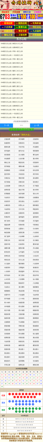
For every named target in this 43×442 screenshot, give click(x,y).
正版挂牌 (7, 139)
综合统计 (36, 182)
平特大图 (36, 291)
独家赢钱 (36, 287)
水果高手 (7, 213)
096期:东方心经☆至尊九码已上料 (12, 94)
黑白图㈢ (7, 353)
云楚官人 (21, 228)
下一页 (6, 125)
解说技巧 (7, 361)
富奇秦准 (7, 228)
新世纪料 (7, 252)
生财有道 (21, 256)
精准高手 (21, 283)
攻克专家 (21, 240)
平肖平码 (21, 147)
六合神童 (36, 283)
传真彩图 (21, 337)
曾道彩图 (36, 341)
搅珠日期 (36, 365)
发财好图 (36, 330)
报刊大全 (21, 151)
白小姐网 (21, 155)
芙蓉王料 (7, 240)
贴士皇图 (36, 334)
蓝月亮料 (7, 174)
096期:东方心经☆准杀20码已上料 (12, 63)
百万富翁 (7, 182)
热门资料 (21, 275)
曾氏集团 (7, 155)
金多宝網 (21, 193)
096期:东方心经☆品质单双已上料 (12, 78)
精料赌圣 (36, 205)
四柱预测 (36, 260)
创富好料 (21, 213)
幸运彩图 (21, 291)
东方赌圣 (36, 240)
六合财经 (36, 232)
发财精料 (36, 213)
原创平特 (36, 275)
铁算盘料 (21, 197)
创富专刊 (7, 295)
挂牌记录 (21, 365)
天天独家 (21, 221)
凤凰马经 (21, 182)
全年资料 (36, 357)
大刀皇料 (7, 263)
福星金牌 (7, 225)
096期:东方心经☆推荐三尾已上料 (12, 86)
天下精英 (36, 186)
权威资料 (7, 143)
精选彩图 (7, 314)
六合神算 (21, 236)
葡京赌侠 (21, 263)
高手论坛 (36, 271)
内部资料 (7, 267)
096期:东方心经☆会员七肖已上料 (12, 98)
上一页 (36, 125)
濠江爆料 (21, 287)
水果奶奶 (7, 205)
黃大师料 (36, 158)
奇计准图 (21, 310)
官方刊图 (7, 310)
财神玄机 (7, 256)
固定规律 (21, 357)
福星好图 (21, 330)
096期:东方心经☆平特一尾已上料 (12, 59)
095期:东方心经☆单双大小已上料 (12, 102)
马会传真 (36, 295)
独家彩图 (7, 318)
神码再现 (7, 283)
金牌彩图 (36, 302)
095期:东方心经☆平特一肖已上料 (12, 110)
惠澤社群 (7, 147)
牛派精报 (21, 322)
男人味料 (7, 302)
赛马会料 (36, 155)
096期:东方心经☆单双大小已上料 (12, 43)
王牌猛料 (21, 267)
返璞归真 (21, 232)
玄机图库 (7, 334)
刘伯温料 (36, 143)
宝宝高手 (7, 201)
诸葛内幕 (7, 248)
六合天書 (36, 252)
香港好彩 (36, 267)
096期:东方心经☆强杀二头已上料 (12, 71)
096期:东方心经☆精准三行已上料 (12, 90)
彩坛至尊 (36, 170)
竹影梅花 (36, 225)
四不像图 (7, 299)
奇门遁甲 (7, 236)
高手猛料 (7, 151)
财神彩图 (7, 345)
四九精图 (21, 334)
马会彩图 (7, 341)
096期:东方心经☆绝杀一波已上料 (12, 75)
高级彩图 (7, 330)
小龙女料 (36, 256)
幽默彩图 (21, 345)
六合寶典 (21, 279)
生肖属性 (36, 361)
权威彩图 (21, 302)
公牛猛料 (21, 252)
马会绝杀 (36, 166)
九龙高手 (36, 201)
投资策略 (21, 361)
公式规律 (7, 186)
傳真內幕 (21, 166)
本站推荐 (7, 158)
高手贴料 (7, 275)
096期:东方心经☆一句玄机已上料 (12, 55)
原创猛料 (21, 271)
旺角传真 (21, 225)
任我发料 (36, 162)
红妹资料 (21, 244)
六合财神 (36, 263)
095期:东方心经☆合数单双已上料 (12, 106)
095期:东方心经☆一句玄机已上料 (12, 113)
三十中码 (21, 299)
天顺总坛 (7, 178)
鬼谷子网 (21, 190)
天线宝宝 (21, 174)
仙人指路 (36, 279)
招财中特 (7, 244)
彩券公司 (21, 186)
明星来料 (36, 209)
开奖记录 (7, 365)
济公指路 (36, 248)
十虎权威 (21, 170)
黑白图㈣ (21, 353)
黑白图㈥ (7, 357)
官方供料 (36, 190)
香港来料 (21, 318)
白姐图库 (7, 322)
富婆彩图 (7, 349)
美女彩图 (36, 337)
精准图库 (36, 326)
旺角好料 (7, 217)
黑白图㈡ (36, 349)
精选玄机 (21, 162)
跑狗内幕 (21, 248)
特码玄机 (7, 260)
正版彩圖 (21, 314)
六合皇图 (21, 295)
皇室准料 (36, 217)
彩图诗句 (21, 143)
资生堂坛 (21, 201)
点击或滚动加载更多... (21, 121)
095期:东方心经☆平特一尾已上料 (12, 117)
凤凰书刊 (36, 322)
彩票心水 (21, 205)
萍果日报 (21, 326)
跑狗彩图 (36, 299)
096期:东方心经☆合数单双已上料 (12, 47)
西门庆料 (7, 221)
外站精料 (36, 147)
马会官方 (7, 197)
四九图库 (21, 306)
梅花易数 (7, 232)
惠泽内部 (36, 244)
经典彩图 (36, 314)
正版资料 (36, 139)
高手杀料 (36, 174)
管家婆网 (36, 151)
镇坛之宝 (7, 162)
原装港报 (7, 326)
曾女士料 (36, 193)
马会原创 (7, 209)
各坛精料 (36, 178)
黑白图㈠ (21, 349)
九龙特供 (36, 236)
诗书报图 (7, 306)
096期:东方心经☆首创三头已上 (11, 82)
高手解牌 (21, 139)
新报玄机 (21, 341)
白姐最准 (36, 197)
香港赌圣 (7, 170)
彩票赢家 (7, 193)
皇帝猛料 (21, 217)
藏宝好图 (36, 345)
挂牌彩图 (7, 337)
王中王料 (21, 209)
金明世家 (7, 190)
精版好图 (36, 310)
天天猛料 (36, 221)
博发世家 (21, 178)
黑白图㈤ (36, 353)
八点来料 (7, 271)
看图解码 (7, 291)
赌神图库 (36, 318)
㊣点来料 (36, 228)
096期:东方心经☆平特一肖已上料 (12, 51)
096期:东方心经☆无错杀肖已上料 (12, 67)
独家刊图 (36, 306)
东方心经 (21, 260)
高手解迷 (7, 166)
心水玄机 (7, 279)
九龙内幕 (21, 158)
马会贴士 (7, 287)
